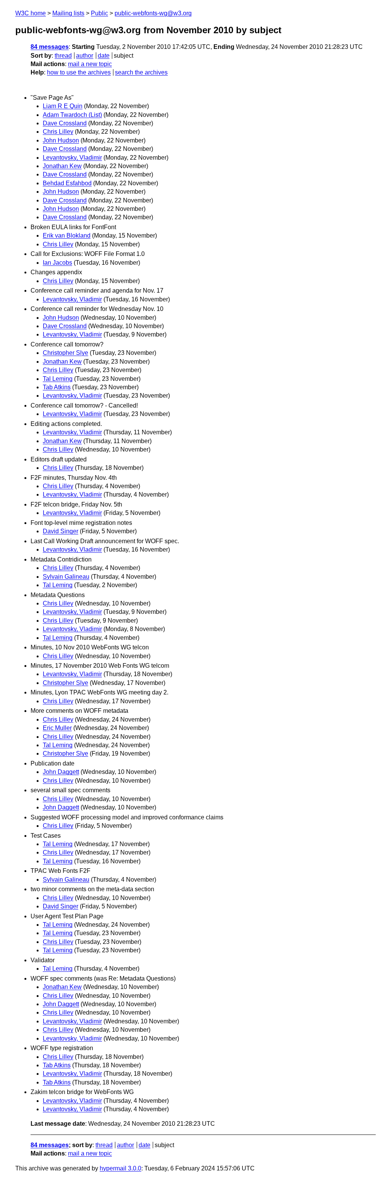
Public (99, 13)
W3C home (30, 13)
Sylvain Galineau (66, 576)
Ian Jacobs (57, 262)
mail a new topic (90, 64)
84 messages (50, 47)
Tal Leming (58, 378)
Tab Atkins (57, 387)
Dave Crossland (65, 123)
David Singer (60, 531)
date (104, 55)
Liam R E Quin (62, 106)
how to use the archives (79, 72)
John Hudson (61, 140)
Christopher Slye (65, 353)
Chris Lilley (58, 131)
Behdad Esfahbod (67, 183)
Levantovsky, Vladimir (72, 157)
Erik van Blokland (66, 235)
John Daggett (61, 772)
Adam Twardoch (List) (72, 115)
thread (63, 55)
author (84, 55)
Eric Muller (57, 728)
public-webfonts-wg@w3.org (153, 13)
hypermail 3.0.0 (120, 1168)
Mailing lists (68, 13)
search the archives (141, 72)
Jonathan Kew (62, 166)
